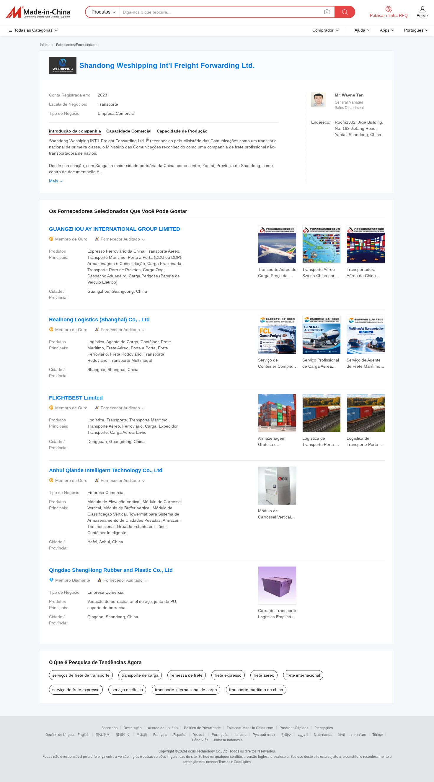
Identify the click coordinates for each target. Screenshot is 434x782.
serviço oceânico (127, 689)
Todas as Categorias (33, 30)
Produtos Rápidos (294, 727)
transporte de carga (140, 675)
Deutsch (198, 734)
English (83, 734)
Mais (56, 181)
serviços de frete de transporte (81, 675)
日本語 (141, 734)
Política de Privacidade (202, 727)
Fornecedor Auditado (123, 239)
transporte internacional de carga (186, 689)
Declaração (133, 727)
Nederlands (323, 734)
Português (220, 734)
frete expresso (228, 675)
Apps (384, 30)
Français (160, 734)
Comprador (323, 30)
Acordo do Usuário (163, 727)
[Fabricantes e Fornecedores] (38, 12)
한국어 (286, 734)
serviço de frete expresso (75, 689)
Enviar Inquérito (277, 272)
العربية (303, 734)
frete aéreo (264, 675)
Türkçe (377, 734)
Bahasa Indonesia (228, 739)
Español (179, 734)
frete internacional (303, 675)
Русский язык (264, 734)
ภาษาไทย (358, 734)
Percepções (323, 727)
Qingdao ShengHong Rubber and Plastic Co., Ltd (111, 570)
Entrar (422, 15)
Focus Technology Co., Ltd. (207, 751)
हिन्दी (341, 734)
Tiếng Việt (199, 739)
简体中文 (103, 734)
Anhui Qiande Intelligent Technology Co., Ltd (105, 470)
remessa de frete (187, 675)
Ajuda (360, 30)
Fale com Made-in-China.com (250, 727)
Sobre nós (110, 727)
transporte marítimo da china (256, 689)
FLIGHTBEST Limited (76, 398)
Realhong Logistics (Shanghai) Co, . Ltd (99, 320)
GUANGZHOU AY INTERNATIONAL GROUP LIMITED (114, 229)
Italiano (240, 734)
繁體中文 (123, 734)
